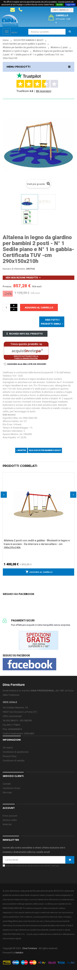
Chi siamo (8, 747)
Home (6, 40)
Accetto (59, 5)
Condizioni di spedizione (15, 752)
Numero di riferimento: (14, 268)
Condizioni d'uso (11, 788)
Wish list (7, 824)
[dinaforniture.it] (10, 20)
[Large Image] (38, 962)
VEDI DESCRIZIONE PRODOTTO (21, 277)
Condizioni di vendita (13, 760)
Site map (7, 792)
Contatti (7, 783)
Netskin (19, 952)
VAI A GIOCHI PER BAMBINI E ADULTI (45, 450)
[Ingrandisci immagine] (71, 484)
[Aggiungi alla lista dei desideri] (71, 474)
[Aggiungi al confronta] (71, 479)
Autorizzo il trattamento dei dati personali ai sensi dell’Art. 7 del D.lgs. (32, 866)
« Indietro (21, 450)
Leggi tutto (70, 5)
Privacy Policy (9, 756)
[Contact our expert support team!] (12, 9)
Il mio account (10, 815)
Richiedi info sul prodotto (26, 333)
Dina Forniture (30, 948)
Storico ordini (10, 820)
